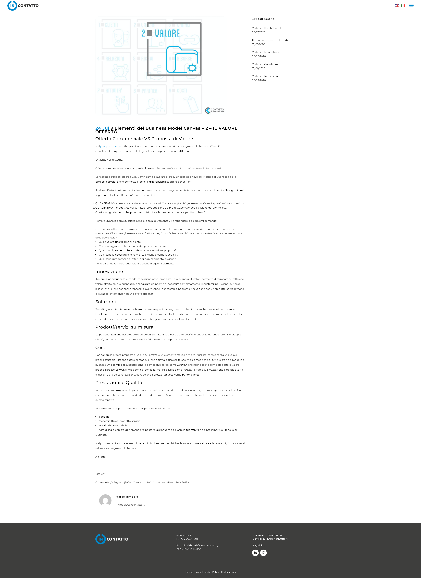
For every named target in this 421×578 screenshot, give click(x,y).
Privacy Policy (193, 572)
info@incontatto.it (277, 538)
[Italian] (403, 6)
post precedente (110, 146)
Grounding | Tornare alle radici (270, 40)
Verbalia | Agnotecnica (266, 64)
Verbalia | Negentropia (266, 52)
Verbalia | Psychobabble (267, 28)
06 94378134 (275, 535)
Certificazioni (228, 572)
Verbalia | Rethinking (265, 76)
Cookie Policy (211, 572)
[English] (397, 6)
